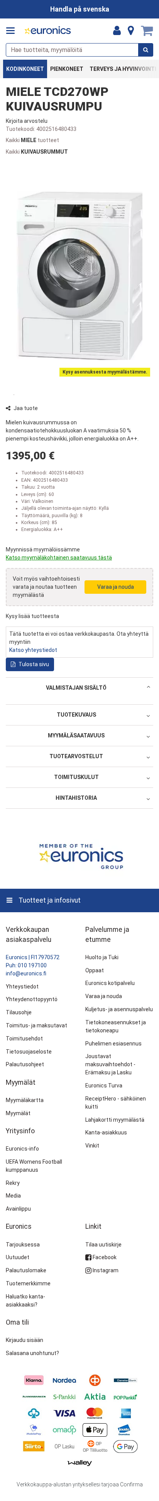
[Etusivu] (48, 31)
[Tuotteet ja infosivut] (13, 31)
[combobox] (79, 50)
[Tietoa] (130, 30)
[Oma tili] (117, 30)
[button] (26, 121)
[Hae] (145, 50)
